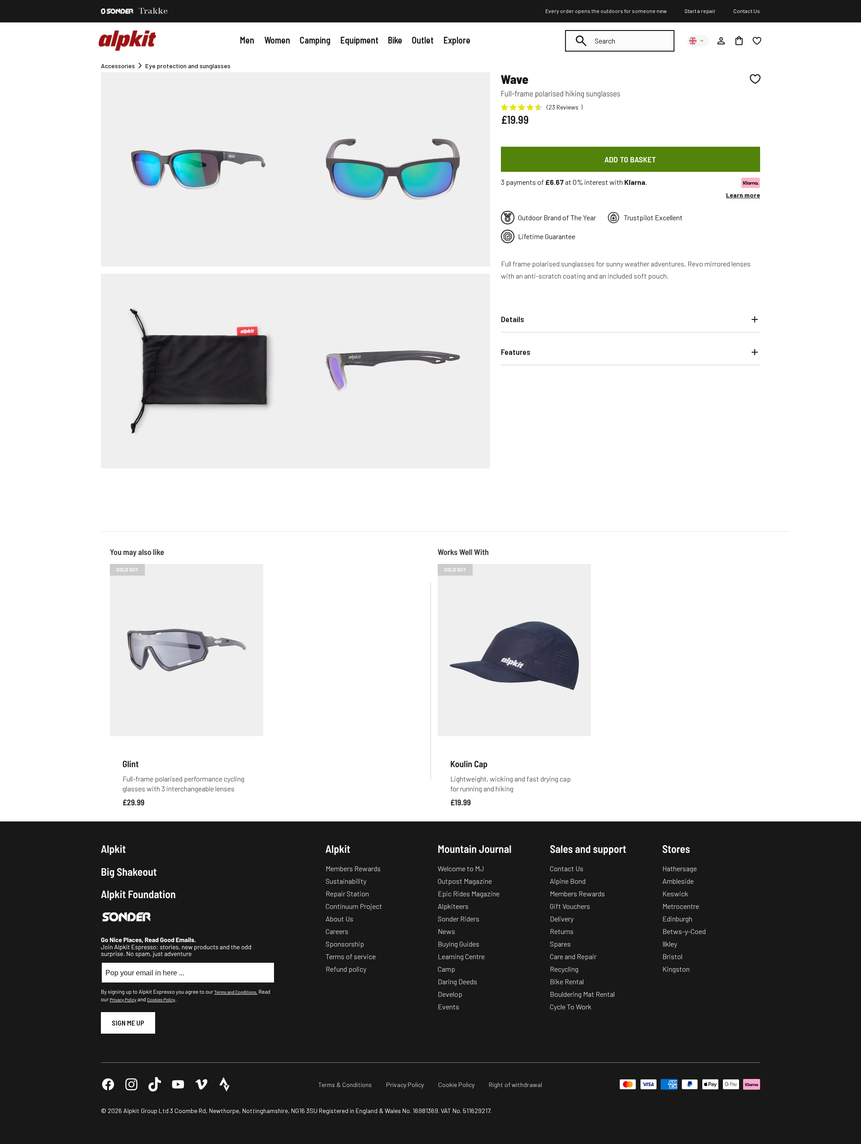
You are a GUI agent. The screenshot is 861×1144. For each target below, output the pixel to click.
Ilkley (669, 943)
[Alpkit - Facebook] (108, 1084)
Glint (130, 763)
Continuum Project (354, 906)
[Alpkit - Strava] (224, 1084)
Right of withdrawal (515, 1084)
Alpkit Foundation (138, 894)
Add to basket (630, 159)
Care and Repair (573, 956)
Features (516, 352)
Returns (562, 931)
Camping (315, 40)
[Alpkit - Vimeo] (201, 1084)
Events (448, 1006)
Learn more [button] (743, 195)
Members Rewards (353, 868)
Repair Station (347, 893)
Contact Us (746, 11)
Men (247, 40)
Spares (560, 943)
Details (512, 319)
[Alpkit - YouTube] (178, 1084)
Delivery (562, 918)
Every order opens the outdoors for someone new (606, 11)
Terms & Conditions (345, 1084)
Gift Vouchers (570, 906)
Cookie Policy (456, 1084)
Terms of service (351, 956)
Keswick (675, 893)
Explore (457, 40)
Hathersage (679, 868)
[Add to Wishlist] (755, 79)
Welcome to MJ (461, 868)
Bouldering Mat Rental (582, 994)
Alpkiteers (453, 906)
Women (277, 40)
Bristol (672, 956)
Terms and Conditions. (235, 992)
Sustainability (346, 881)
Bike (395, 40)
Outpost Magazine (465, 881)
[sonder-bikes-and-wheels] (117, 11)
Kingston (676, 969)
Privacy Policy (123, 999)
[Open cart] (739, 40)
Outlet (423, 40)
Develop (450, 994)
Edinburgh (677, 918)
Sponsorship (345, 943)
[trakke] (153, 11)
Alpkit (113, 849)
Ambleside (678, 881)
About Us (339, 918)
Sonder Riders (458, 918)
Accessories (118, 66)
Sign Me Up (128, 1022)
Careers (337, 931)
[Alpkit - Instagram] (131, 1084)
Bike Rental (567, 981)
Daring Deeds (457, 981)
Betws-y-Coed (684, 931)
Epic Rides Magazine (469, 893)
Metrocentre (680, 906)
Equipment (359, 40)
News (446, 931)
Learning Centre (461, 956)
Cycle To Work (570, 1006)
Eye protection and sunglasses (187, 66)
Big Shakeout (129, 872)
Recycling (564, 969)
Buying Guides (458, 943)
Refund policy (346, 969)
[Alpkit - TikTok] (155, 1084)
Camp (446, 969)
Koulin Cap (468, 763)
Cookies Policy (161, 999)
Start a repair (700, 11)
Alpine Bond (568, 881)
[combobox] (619, 41)
